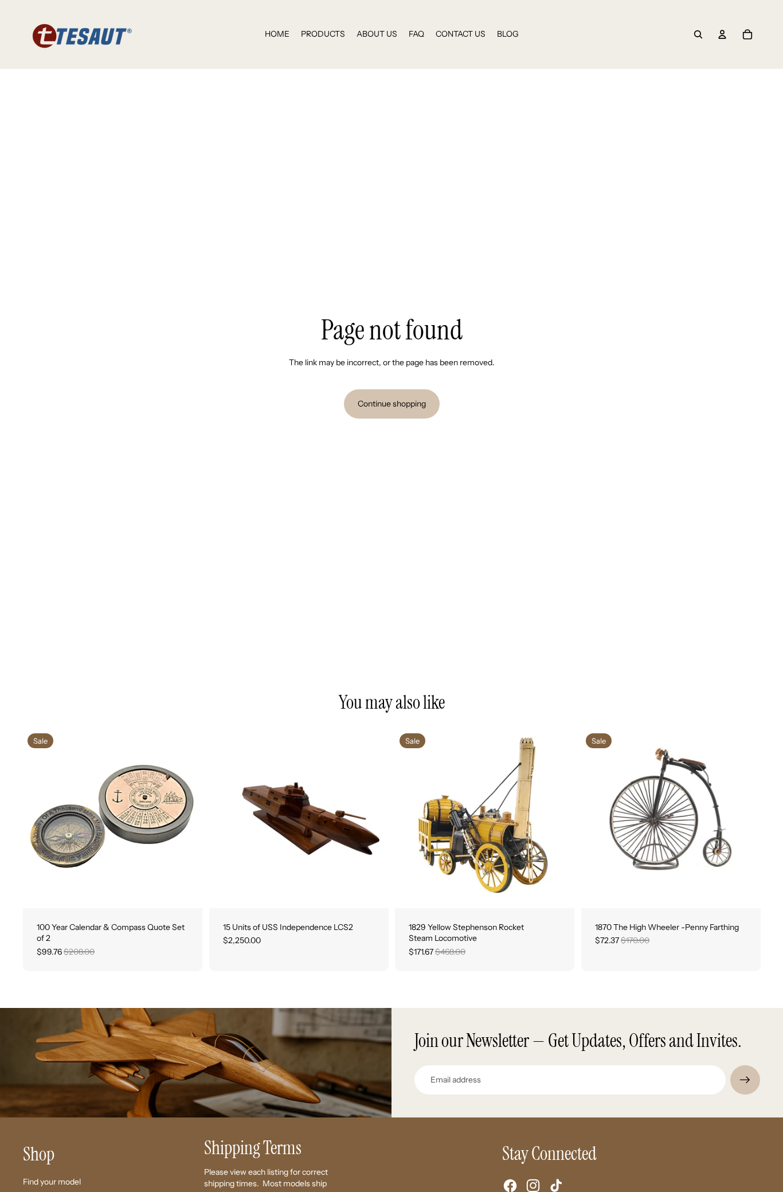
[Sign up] (745, 1080)
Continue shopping (392, 403)
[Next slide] (185, 818)
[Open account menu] (722, 34)
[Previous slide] (40, 818)
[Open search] (698, 34)
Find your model (52, 1182)
